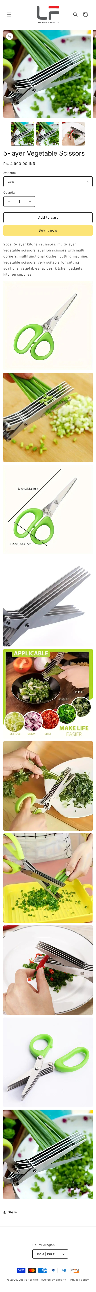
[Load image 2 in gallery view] (48, 134)
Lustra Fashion (29, 1279)
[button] (9, 14)
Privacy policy (79, 1279)
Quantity (9, 192)
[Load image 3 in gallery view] (73, 134)
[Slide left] (5, 135)
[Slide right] (91, 135)
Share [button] (12, 1212)
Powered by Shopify (53, 1279)
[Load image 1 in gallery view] (22, 134)
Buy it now (48, 230)
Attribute (9, 173)
